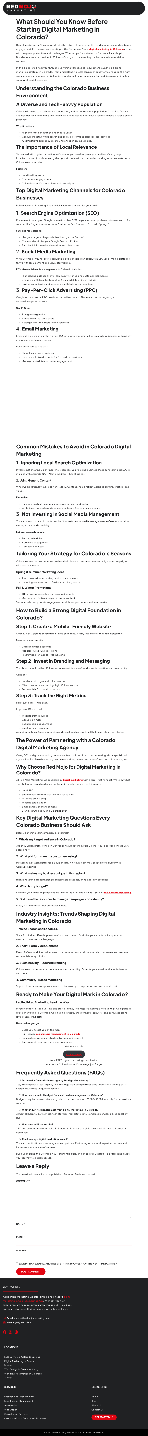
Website (21, 1250)
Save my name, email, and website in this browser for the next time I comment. (69, 1263)
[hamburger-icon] (139, 8)
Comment (23, 1181)
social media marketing (117, 892)
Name (20, 1223)
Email (20, 1237)
